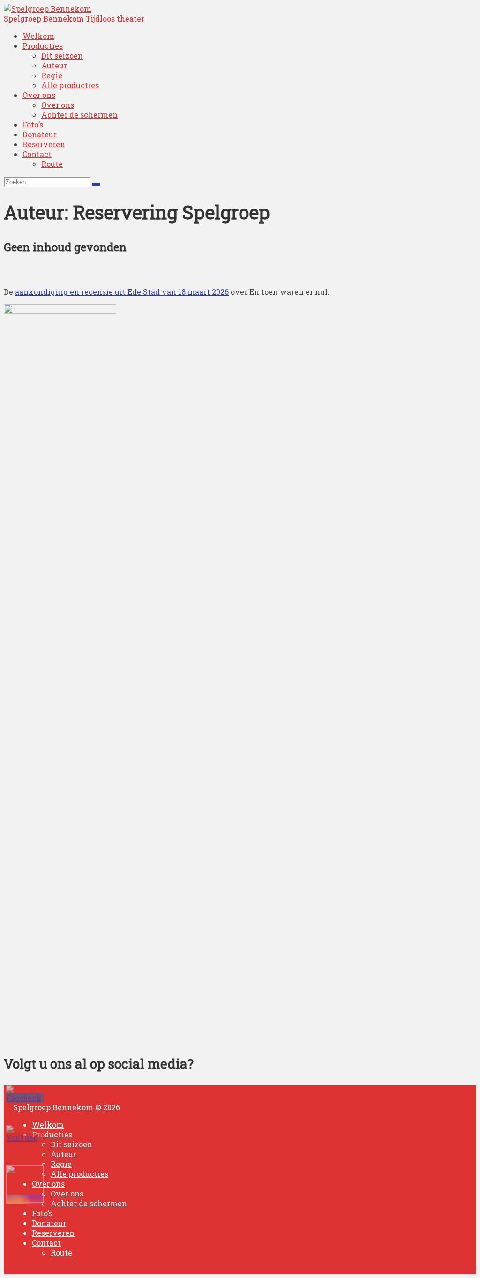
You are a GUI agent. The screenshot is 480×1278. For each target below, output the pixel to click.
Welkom (38, 36)
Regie (51, 75)
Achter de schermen (79, 115)
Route (52, 164)
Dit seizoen (62, 55)
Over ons (38, 95)
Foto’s (32, 124)
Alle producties (70, 85)
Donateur (39, 134)
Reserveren (43, 144)
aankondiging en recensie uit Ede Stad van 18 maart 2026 (122, 292)
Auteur (54, 65)
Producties (42, 46)
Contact (37, 154)
